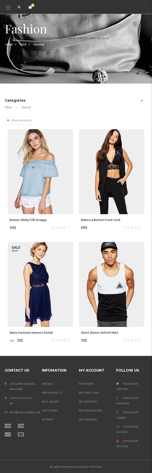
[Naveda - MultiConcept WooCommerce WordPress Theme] (143, 6)
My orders (86, 383)
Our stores (50, 410)
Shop (23, 44)
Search (26, 107)
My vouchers (88, 419)
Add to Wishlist (26, 222)
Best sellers (50, 401)
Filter (8, 107)
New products (52, 392)
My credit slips (89, 392)
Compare (36, 222)
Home (9, 44)
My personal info (91, 410)
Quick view (55, 222)
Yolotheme (96, 466)
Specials (47, 383)
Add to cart (45, 222)
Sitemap (47, 419)
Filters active (21, 120)
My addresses (88, 401)
